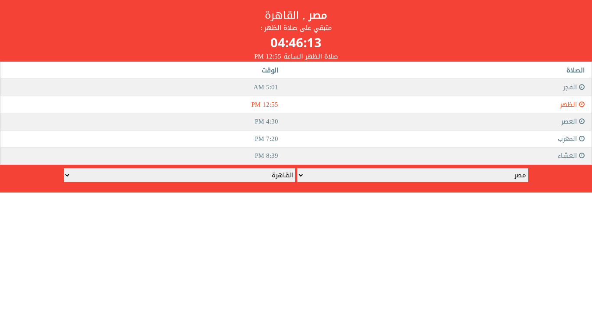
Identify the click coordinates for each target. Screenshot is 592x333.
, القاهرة (296, 15)
